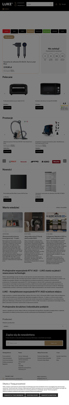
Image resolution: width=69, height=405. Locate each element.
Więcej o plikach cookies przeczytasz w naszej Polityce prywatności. (22, 391)
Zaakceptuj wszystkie (48, 395)
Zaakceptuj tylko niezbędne (13, 395)
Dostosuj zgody (32, 395)
